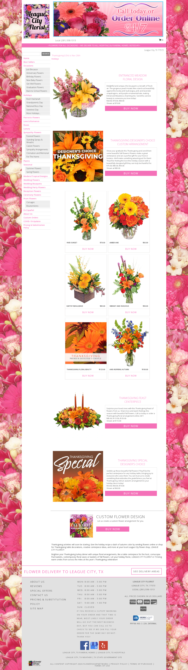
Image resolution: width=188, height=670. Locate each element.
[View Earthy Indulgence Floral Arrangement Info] (86, 280)
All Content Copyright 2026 (66, 664)
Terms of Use (102, 665)
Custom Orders (31, 217)
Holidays (28, 95)
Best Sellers (29, 62)
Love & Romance (31, 121)
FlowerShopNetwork (95, 664)
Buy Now (131, 108)
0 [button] (162, 39)
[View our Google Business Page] (94, 649)
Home (26, 58)
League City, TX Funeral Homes (79, 652)
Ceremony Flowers (32, 195)
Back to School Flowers (36, 91)
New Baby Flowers (34, 80)
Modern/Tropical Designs (36, 176)
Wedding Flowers (32, 180)
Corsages (30, 202)
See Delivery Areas (146, 571)
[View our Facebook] (84, 649)
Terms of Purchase (141, 664)
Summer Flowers (33, 168)
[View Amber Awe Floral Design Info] (128, 216)
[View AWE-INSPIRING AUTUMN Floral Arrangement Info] (128, 343)
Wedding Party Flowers (34, 187)
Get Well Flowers (33, 83)
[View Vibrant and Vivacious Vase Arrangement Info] (128, 280)
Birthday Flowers (33, 76)
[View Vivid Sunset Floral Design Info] (86, 216)
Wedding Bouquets (33, 183)
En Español (29, 210)
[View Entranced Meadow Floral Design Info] (78, 91)
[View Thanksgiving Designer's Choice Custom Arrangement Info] (78, 156)
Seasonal (28, 164)
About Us (28, 214)
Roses (26, 125)
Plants (27, 161)
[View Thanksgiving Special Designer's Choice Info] (78, 476)
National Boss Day (34, 106)
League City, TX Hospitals (111, 652)
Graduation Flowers (35, 87)
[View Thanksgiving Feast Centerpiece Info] (78, 411)
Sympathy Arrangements (37, 149)
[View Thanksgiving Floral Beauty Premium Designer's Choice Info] (86, 343)
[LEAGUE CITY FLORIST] (36, 21)
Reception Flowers (32, 191)
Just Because (32, 69)
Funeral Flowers (33, 136)
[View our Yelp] (103, 649)
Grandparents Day (34, 102)
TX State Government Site (108, 657)
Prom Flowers (30, 198)
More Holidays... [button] (33, 113)
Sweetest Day (32, 109)
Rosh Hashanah (33, 99)
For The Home (32, 156)
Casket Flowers (33, 146)
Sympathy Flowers (32, 132)
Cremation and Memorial (37, 153)
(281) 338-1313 (68, 40)
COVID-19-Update (32, 221)
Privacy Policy (119, 664)
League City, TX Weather (79, 657)
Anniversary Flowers (35, 73)
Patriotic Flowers (32, 117)
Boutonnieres (32, 206)
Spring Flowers (32, 172)
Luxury (27, 128)
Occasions (28, 65)
